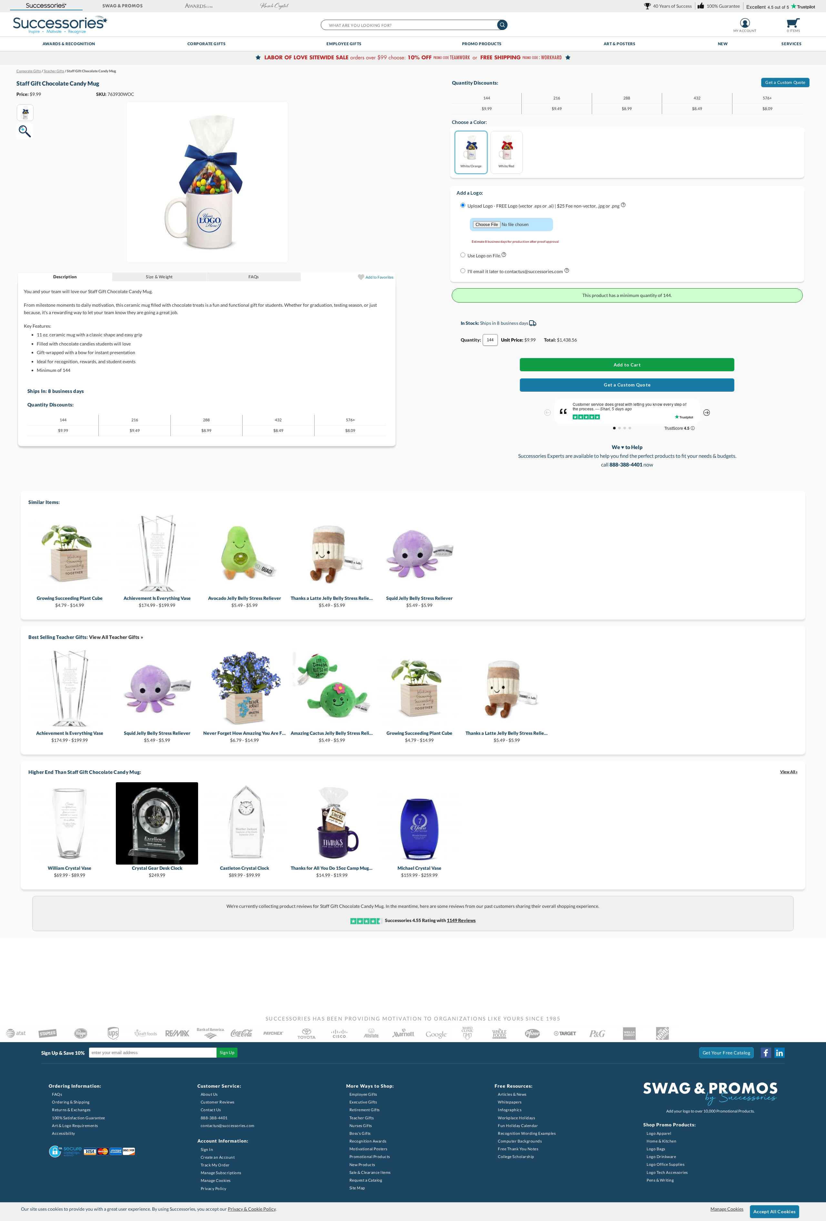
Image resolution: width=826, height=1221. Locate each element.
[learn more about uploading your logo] (623, 206)
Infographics (509, 1109)
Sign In (207, 1149)
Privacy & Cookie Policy (252, 1209)
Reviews (461, 920)
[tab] (65, 277)
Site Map (357, 1187)
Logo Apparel (659, 1133)
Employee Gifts (344, 43)
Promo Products (482, 43)
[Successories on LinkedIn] (779, 1053)
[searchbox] (414, 25)
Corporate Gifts (206, 43)
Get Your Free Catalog (726, 1052)
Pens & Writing (660, 1180)
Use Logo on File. (484, 255)
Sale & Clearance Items (370, 1172)
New (723, 43)
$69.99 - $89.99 (69, 871)
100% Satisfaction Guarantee (78, 1117)
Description (65, 276)
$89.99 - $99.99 (244, 871)
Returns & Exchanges (71, 1109)
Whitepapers (510, 1102)
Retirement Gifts (364, 1109)
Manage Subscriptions (221, 1172)
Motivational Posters (368, 1148)
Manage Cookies (216, 1180)
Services (791, 43)
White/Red (506, 166)
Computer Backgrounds (520, 1141)
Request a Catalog (365, 1180)
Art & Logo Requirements (75, 1125)
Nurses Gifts (360, 1125)
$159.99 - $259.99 (419, 871)
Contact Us (211, 1109)
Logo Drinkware (661, 1156)
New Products (362, 1164)
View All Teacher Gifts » (116, 637)
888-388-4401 (214, 1117)
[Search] (502, 25)
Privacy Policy (214, 1188)
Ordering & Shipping (71, 1102)
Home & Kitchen (661, 1141)
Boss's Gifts (360, 1133)
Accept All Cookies (774, 1211)
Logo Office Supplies (665, 1164)
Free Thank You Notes (518, 1148)
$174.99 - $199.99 (157, 601)
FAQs (253, 276)
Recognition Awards (368, 1141)
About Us (209, 1094)
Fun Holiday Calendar (518, 1125)
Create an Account (218, 1157)
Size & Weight (159, 276)
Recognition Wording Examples (527, 1133)
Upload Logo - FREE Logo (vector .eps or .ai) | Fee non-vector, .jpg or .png (544, 206)
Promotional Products (369, 1156)
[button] (46, 6)
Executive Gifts (363, 1102)
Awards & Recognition (69, 43)
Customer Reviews (218, 1102)
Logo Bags (656, 1148)
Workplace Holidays (516, 1117)
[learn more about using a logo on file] (504, 255)
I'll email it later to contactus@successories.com (516, 271)
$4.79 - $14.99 (70, 601)
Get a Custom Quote (785, 82)
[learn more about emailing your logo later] (566, 271)
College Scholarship (516, 1156)
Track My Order (215, 1165)
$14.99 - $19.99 (332, 871)
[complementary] (413, 58)
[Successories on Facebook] (766, 1053)
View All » (789, 771)
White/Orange (470, 166)
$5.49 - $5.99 (244, 601)
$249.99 (157, 871)
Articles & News (512, 1094)
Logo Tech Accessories (667, 1172)
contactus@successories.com (228, 1125)
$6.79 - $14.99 (244, 736)
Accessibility (63, 1133)
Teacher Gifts (361, 1117)
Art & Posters (620, 43)
